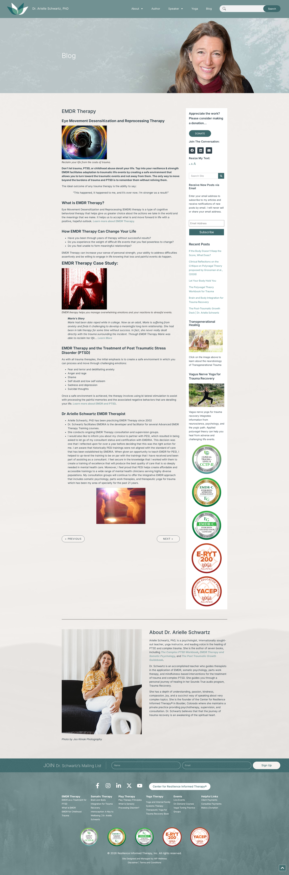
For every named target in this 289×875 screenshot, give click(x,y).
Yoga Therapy (154, 796)
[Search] (221, 176)
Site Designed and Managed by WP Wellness (144, 858)
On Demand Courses (184, 803)
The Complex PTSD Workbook (179, 652)
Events (178, 796)
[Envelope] (209, 150)
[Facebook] (192, 150)
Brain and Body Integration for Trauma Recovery (102, 804)
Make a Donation (209, 807)
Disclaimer (133, 862)
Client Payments (209, 800)
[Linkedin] (200, 150)
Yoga (194, 8)
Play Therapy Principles (130, 800)
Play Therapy (126, 796)
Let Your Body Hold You (202, 280)
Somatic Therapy (101, 796)
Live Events (179, 800)
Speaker (173, 8)
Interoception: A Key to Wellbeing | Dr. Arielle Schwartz (102, 815)
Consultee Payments (211, 803)
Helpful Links (209, 796)
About (135, 8)
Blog (209, 8)
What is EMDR (69, 807)
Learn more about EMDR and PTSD (94, 403)
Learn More (105, 338)
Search (272, 8)
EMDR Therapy (71, 796)
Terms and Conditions (150, 862)
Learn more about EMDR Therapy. (114, 221)
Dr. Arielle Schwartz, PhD (50, 8)
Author (155, 8)
